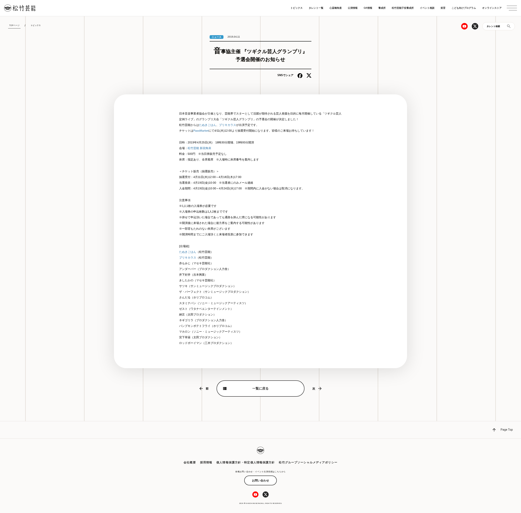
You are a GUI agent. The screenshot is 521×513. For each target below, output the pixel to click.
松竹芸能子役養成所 (403, 8)
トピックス (296, 8)
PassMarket (201, 130)
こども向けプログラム (464, 8)
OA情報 (368, 8)
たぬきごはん (207, 125)
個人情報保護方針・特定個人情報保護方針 (245, 462)
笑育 (443, 8)
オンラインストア (492, 8)
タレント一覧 (316, 8)
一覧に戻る (260, 388)
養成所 (382, 8)
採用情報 (206, 462)
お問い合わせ (260, 480)
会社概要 (190, 462)
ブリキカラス (227, 125)
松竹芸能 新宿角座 (199, 148)
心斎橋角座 (335, 8)
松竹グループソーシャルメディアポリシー (308, 462)
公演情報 (353, 8)
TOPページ (14, 25)
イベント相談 (427, 8)
